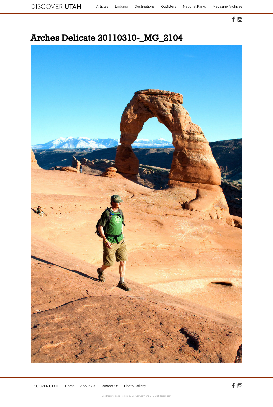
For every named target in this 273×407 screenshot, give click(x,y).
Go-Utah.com (138, 396)
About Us (87, 386)
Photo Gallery (135, 386)
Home (44, 386)
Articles (102, 6)
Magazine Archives (227, 6)
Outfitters (168, 6)
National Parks (194, 6)
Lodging (121, 6)
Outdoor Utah (56, 6)
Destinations (145, 6)
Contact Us (109, 386)
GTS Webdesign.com (160, 396)
